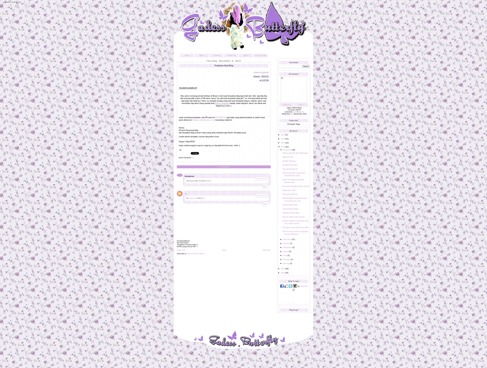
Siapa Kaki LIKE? (289, 190)
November (287, 239)
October (286, 243)
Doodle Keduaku (289, 161)
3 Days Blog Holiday (290, 209)
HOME (187, 55)
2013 (283, 147)
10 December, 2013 (262, 195)
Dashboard (286, 105)
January (286, 263)
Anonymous (192, 198)
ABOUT (201, 55)
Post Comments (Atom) (195, 254)
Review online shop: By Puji (293, 217)
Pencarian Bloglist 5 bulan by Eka (295, 186)
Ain (186, 194)
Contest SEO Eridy (289, 205)
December (287, 150)
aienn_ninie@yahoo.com (204, 120)
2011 (283, 273)
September (287, 247)
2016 (283, 135)
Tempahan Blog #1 (290, 194)
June (285, 255)
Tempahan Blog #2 (290, 169)
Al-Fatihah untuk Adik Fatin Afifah (295, 227)
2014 (283, 143)
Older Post (267, 250)
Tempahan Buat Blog (290, 213)
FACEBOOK (220, 117)
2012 (283, 269)
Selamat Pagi (287, 157)
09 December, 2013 (262, 178)
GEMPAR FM (231, 55)
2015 (283, 139)
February (287, 259)
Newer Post (181, 250)
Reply (265, 187)
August (286, 251)
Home (224, 250)
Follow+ (301, 105)
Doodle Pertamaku (289, 165)
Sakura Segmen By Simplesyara (295, 153)
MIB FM (245, 55)
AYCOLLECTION (260, 55)
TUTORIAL (216, 55)
